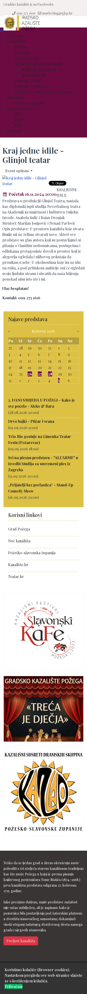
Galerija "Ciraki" (28, 80)
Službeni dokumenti (39, 69)
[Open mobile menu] (1, 30)
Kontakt (14, 130)
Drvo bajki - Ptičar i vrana (31, 421)
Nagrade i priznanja (32, 86)
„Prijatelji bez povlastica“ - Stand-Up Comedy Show (40, 487)
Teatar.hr (16, 576)
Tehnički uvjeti (27, 58)
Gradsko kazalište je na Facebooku (28, 4)
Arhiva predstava (29, 102)
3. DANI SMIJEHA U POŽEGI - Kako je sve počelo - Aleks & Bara (41, 403)
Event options (17, 170)
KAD (18, 125)
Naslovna (15, 35)
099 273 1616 (25, 13)
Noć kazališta (19, 540)
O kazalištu (16, 41)
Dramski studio (20, 108)
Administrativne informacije (38, 63)
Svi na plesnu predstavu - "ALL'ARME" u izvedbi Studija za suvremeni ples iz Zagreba (43, 463)
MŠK (19, 114)
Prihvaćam (14, 986)
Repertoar (16, 97)
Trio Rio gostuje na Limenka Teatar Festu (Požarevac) (39, 439)
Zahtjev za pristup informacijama (43, 91)
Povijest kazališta (20, 940)
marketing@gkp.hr (57, 13)
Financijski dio (34, 74)
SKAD (19, 119)
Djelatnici (23, 52)
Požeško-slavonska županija (31, 552)
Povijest (21, 47)
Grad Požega (19, 528)
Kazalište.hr (18, 564)
